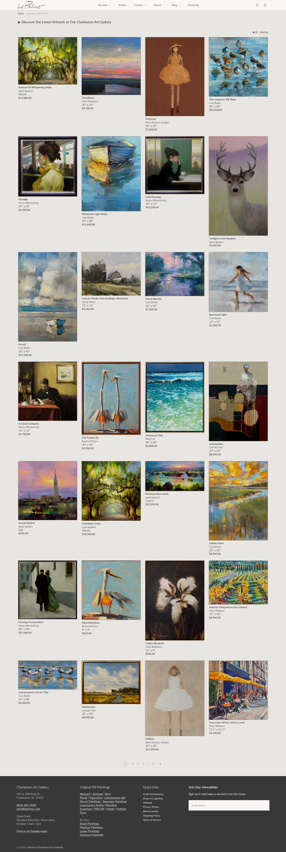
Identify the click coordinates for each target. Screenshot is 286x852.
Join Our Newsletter (203, 787)
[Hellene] (174, 698)
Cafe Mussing (153, 196)
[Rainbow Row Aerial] (174, 476)
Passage (23, 199)
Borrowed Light (218, 314)
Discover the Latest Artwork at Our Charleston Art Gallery (66, 22)
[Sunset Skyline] (47, 490)
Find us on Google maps (32, 831)
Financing (193, 5)
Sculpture (86, 809)
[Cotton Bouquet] (174, 600)
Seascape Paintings (115, 801)
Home (21, 13)
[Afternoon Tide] (174, 397)
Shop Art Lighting (153, 798)
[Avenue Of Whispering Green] (47, 60)
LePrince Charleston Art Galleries (44, 847)
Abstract (85, 794)
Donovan (151, 118)
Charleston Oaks (91, 523)
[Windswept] (111, 682)
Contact (139, 5)
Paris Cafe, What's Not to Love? (227, 722)
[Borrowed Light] (238, 282)
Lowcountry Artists (92, 805)
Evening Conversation (30, 622)
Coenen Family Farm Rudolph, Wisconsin (105, 298)
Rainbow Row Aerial (157, 493)
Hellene (150, 738)
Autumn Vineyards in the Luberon (228, 607)
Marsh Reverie (154, 298)
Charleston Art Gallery (33, 787)
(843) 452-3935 (26, 805)
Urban (111, 809)
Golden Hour (216, 543)
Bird (108, 794)
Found (22, 344)
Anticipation (216, 443)
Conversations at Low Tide (33, 692)
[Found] (47, 297)
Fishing (121, 809)
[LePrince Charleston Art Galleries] (31, 5)
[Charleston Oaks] (111, 491)
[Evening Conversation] (47, 590)
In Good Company (28, 423)
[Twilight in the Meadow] (238, 186)
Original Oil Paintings (95, 787)
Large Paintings (89, 831)
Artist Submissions (153, 794)
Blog (175, 5)
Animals (98, 794)
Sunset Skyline (26, 522)
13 (153, 763)
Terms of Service (152, 819)
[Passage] (47, 166)
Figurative (95, 797)
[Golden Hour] (238, 500)
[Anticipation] (238, 401)
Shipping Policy (151, 815)
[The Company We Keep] (238, 66)
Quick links (151, 787)
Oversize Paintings (91, 834)
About (158, 5)
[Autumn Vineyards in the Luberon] (238, 582)
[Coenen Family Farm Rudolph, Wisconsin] (111, 274)
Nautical (111, 805)
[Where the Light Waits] (111, 173)
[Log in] (265, 5)
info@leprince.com (28, 809)
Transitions (88, 97)
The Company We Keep (222, 99)
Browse (103, 5)
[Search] (257, 5)
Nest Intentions (90, 622)
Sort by (264, 32)
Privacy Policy (151, 806)
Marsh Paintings (90, 801)
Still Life (99, 809)
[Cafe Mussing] (174, 165)
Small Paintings (89, 823)
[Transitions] (111, 66)
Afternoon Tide (154, 435)
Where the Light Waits (94, 214)
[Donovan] (174, 76)
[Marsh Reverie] (174, 274)
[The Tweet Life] (111, 398)
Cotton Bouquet (155, 643)
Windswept (88, 706)
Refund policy (150, 811)
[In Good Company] (47, 391)
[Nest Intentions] (111, 590)
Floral (83, 797)
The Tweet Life (90, 437)
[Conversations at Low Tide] (47, 675)
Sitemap (147, 802)
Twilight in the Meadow (222, 238)
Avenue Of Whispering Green (35, 87)
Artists (122, 5)
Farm (83, 812)
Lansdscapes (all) (114, 797)
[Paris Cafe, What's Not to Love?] (238, 690)
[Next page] (160, 763)
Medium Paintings (91, 827)
